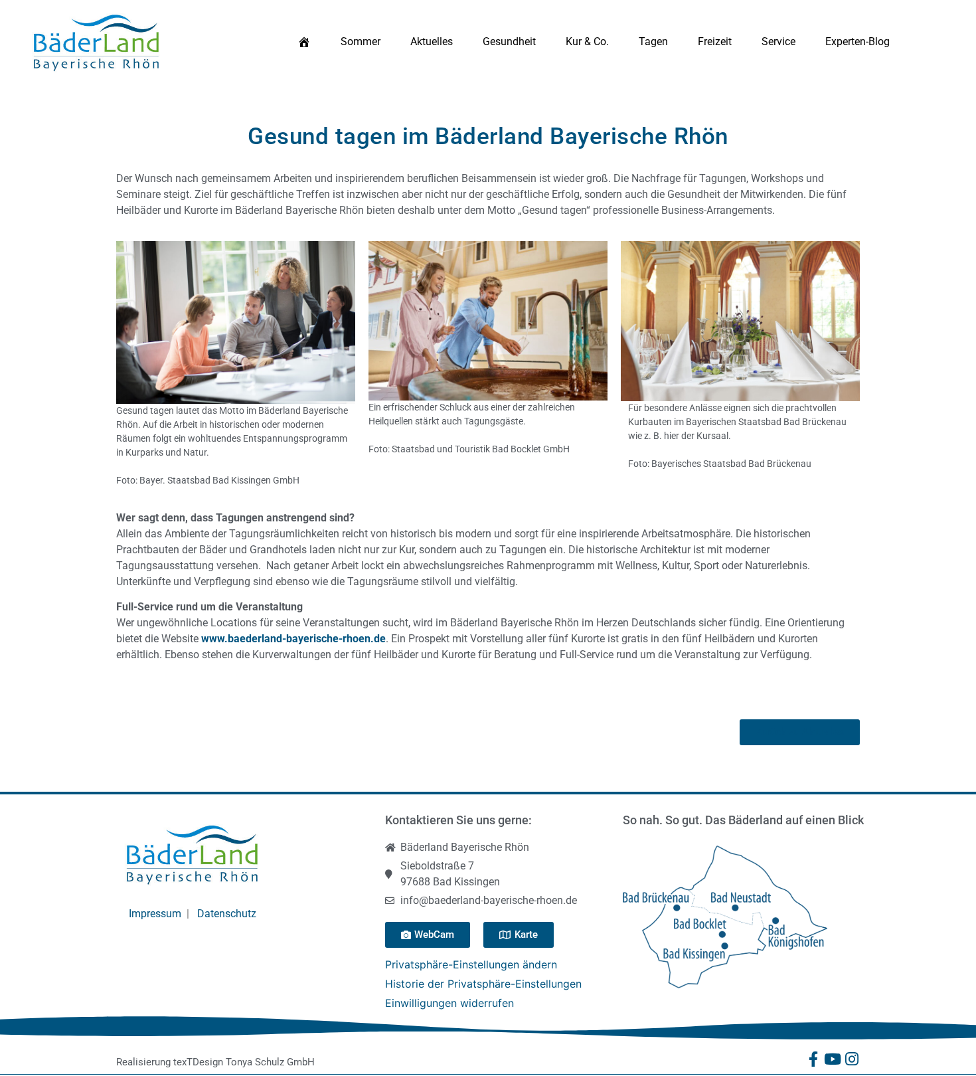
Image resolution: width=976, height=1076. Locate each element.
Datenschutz (226, 913)
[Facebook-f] (813, 1059)
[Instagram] (852, 1059)
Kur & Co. (587, 41)
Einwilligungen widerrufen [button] (449, 1003)
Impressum (155, 913)
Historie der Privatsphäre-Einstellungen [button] (483, 983)
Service (778, 41)
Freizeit (715, 41)
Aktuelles (431, 41)
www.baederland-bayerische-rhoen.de (293, 638)
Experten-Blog (857, 41)
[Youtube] (833, 1059)
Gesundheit (509, 41)
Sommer (360, 41)
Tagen (653, 41)
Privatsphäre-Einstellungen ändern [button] (471, 964)
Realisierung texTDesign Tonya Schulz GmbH (215, 1062)
